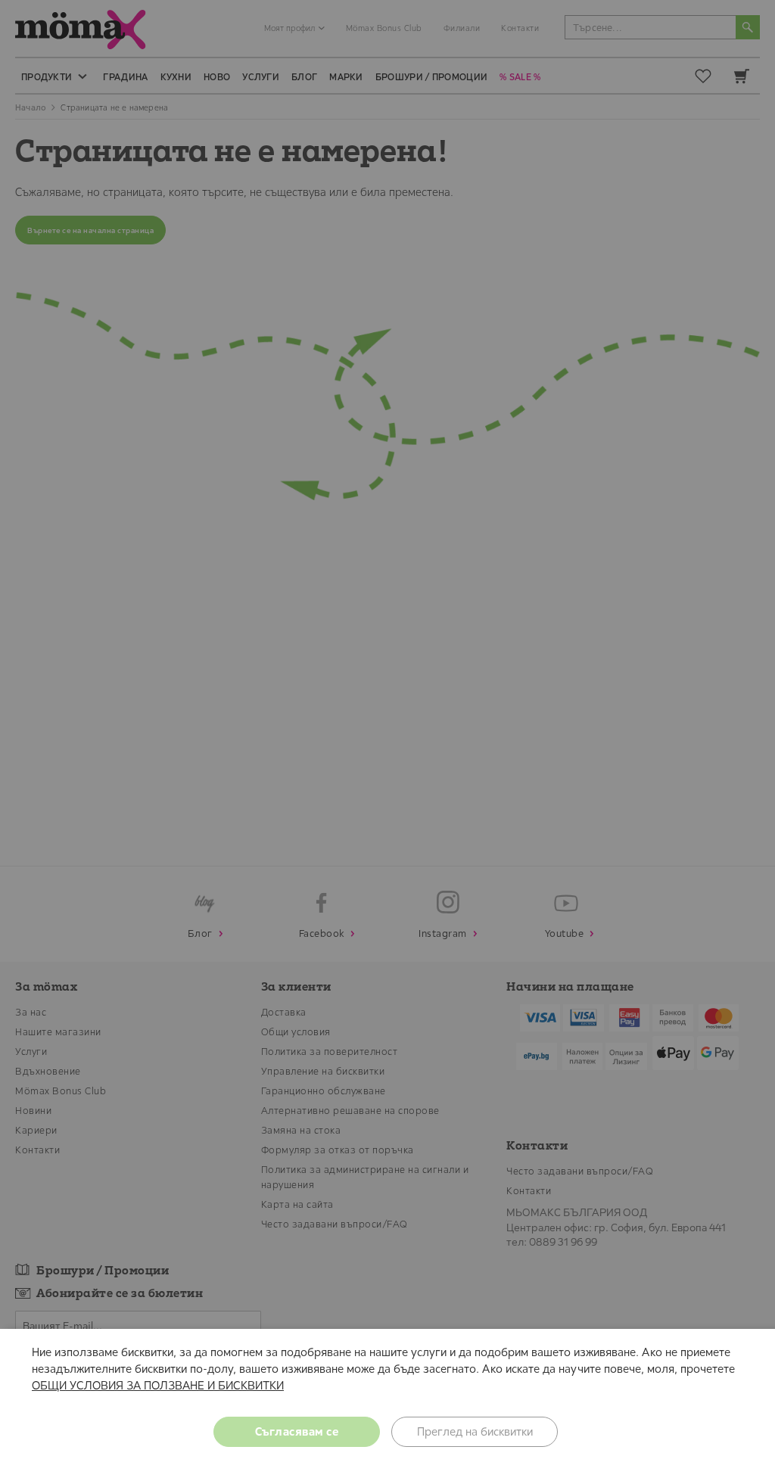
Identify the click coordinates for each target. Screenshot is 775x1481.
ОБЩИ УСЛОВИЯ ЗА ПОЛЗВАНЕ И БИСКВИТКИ (158, 1385)
